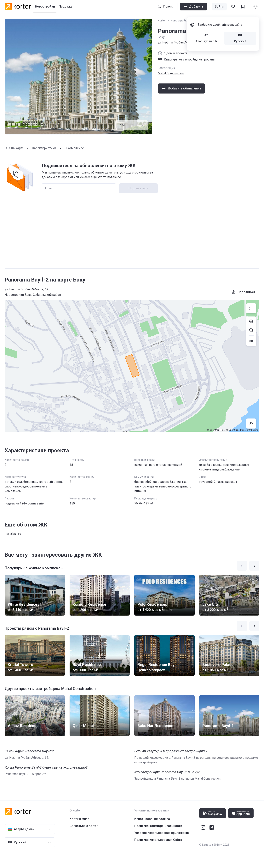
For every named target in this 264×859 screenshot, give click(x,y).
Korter (162, 20)
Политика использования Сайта (158, 840)
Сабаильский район (47, 295)
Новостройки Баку (182, 20)
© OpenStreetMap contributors (242, 430)
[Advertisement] (132, 235)
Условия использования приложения (162, 833)
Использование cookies (152, 819)
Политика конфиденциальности (158, 826)
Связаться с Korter (84, 826)
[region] (132, 366)
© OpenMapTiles (216, 430)
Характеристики (44, 148)
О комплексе (74, 148)
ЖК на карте (15, 148)
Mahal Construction (171, 73)
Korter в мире (79, 819)
